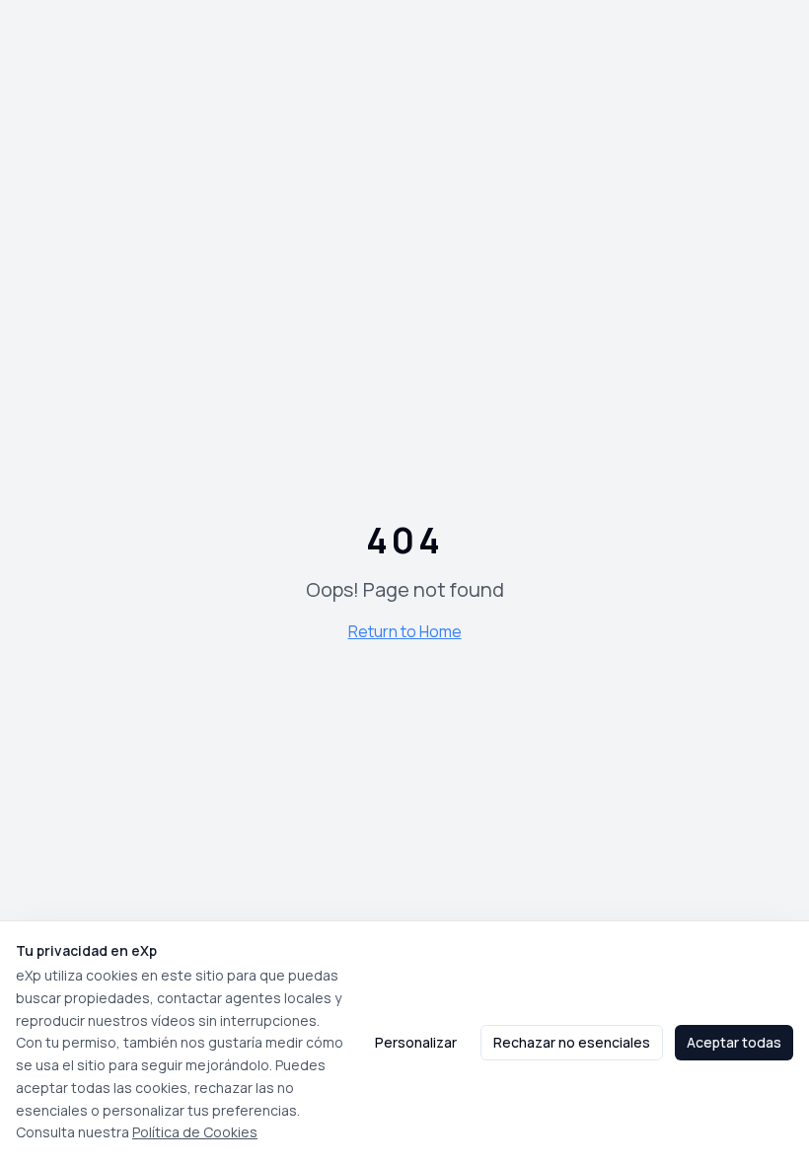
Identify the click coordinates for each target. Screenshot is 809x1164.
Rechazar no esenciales (571, 1042)
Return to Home (405, 631)
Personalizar (416, 1042)
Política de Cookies (194, 1132)
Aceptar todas (734, 1042)
